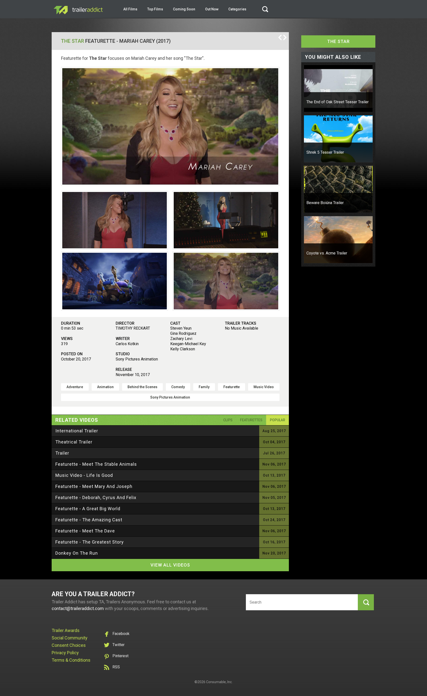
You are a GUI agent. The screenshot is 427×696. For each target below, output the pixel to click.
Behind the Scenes (142, 387)
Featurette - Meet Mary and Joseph (93, 486)
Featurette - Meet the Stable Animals (96, 464)
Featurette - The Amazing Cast (88, 519)
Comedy (178, 387)
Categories (237, 9)
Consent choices (69, 645)
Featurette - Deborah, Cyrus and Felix (95, 497)
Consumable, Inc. (219, 682)
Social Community (69, 637)
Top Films (155, 9)
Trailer (62, 453)
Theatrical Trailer (73, 441)
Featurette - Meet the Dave (85, 530)
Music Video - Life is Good (84, 475)
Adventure (74, 387)
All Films (130, 9)
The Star (72, 41)
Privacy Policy (65, 652)
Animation (105, 387)
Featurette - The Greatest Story (89, 542)
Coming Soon (184, 9)
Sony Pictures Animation (170, 397)
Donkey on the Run (76, 553)
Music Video (264, 387)
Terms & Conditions (71, 660)
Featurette (231, 387)
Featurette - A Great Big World (87, 508)
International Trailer (76, 430)
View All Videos (170, 565)
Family (204, 387)
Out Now (211, 9)
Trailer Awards (66, 630)
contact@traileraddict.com (78, 608)
